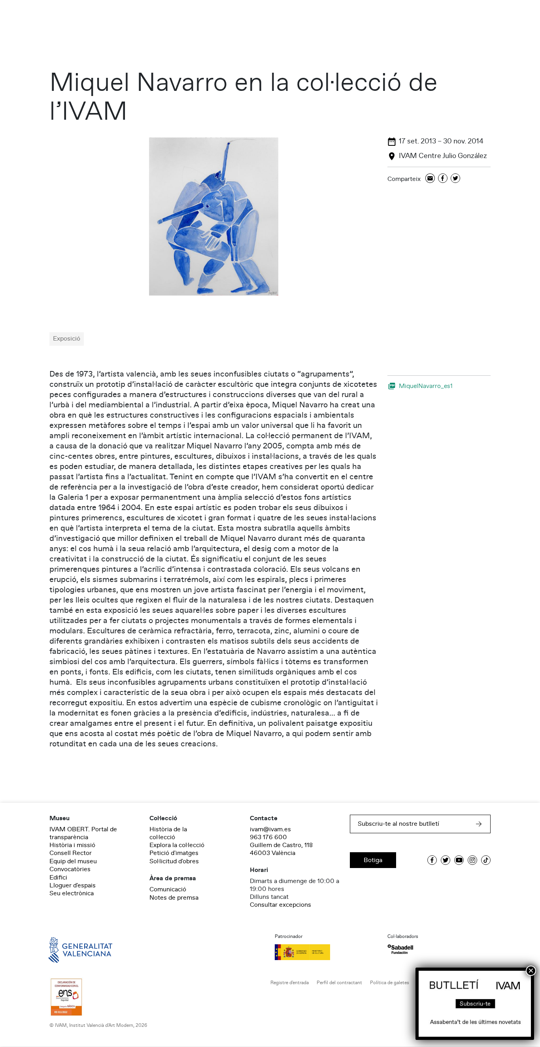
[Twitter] (455, 178)
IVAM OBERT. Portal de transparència (83, 833)
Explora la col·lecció (176, 845)
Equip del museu (73, 861)
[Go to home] (69, 949)
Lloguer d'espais (72, 885)
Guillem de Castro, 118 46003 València (281, 849)
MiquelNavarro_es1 (426, 386)
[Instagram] (472, 860)
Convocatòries (70, 869)
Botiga (373, 860)
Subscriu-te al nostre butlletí (398, 824)
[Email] (430, 178)
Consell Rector (70, 853)
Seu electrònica (71, 893)
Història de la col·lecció (168, 833)
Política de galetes (389, 983)
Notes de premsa (173, 898)
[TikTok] (486, 860)
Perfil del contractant (339, 983)
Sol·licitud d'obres (174, 861)
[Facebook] (442, 178)
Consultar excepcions (280, 905)
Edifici (58, 877)
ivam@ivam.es (270, 829)
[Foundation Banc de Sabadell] (400, 949)
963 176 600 (268, 837)
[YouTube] (459, 860)
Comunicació (167, 889)
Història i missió (72, 845)
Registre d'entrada (289, 983)
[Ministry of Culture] (326, 952)
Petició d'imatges (173, 853)
